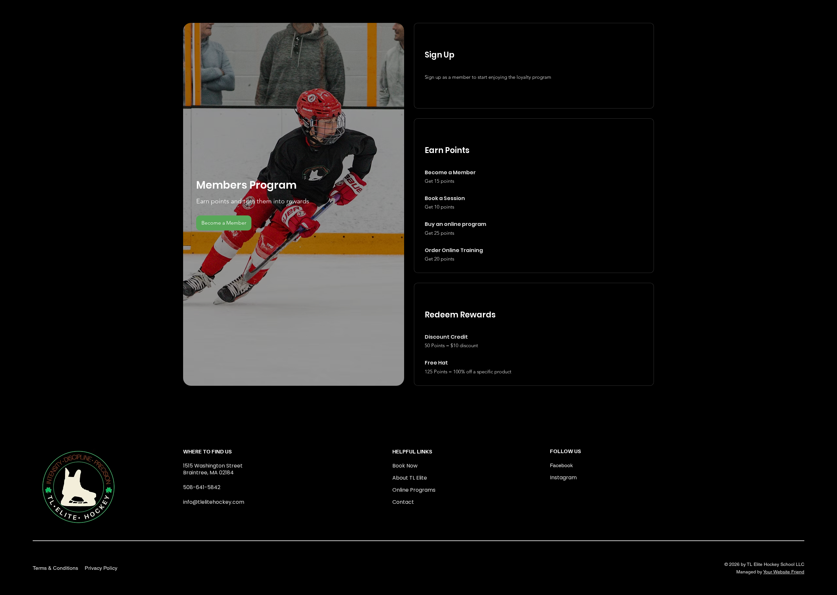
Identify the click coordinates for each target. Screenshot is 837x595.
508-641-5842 (201, 487)
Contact (403, 502)
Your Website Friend (783, 571)
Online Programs (414, 490)
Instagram (563, 477)
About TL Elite (409, 478)
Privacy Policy (101, 568)
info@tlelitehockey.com (213, 502)
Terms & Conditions (55, 568)
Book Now (405, 465)
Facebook (561, 465)
